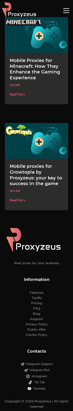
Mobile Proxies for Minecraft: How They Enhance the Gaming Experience (35, 69)
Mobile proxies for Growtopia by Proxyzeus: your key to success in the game (36, 174)
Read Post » (17, 94)
